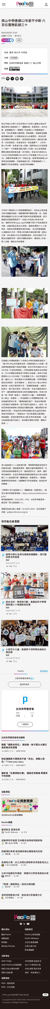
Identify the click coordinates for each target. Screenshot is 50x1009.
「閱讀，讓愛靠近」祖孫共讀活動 (18, 884)
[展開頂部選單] (46, 4)
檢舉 (19, 40)
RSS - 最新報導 (8, 983)
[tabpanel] (24, 678)
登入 (32, 678)
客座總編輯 (29, 949)
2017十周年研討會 (33, 964)
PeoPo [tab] (21, 671)
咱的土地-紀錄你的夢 (10, 968)
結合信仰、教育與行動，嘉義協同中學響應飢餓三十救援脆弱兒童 (26, 603)
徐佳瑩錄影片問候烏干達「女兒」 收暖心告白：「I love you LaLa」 (23, 760)
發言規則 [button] (44, 671)
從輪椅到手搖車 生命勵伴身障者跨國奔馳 (21, 840)
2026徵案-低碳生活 (33, 961)
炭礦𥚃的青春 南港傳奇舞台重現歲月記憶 (21, 851)
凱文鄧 (7, 887)
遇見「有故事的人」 (33, 972)
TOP (45, 995)
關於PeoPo (6, 934)
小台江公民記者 (11, 865)
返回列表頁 (24, 684)
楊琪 (7, 560)
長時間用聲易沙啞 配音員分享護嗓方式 (21, 894)
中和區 (24, 52)
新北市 (17, 52)
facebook (21, 924)
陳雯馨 (7, 854)
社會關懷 (13, 58)
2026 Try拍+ (6, 961)
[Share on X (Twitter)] (12, 78)
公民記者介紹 (30, 946)
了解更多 (25, 724)
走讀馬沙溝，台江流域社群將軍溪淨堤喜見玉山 (25, 862)
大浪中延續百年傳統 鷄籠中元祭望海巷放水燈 (25, 873)
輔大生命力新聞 (11, 843)
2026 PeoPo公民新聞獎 (11, 964)
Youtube (28, 924)
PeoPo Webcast (11, 832)
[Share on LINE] (17, 78)
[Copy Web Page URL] (21, 78)
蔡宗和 (7, 876)
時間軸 (4, 942)
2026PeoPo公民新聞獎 (12, 814)
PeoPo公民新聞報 (32, 934)
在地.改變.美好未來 (33, 968)
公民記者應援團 (31, 942)
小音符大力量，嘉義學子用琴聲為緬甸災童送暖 (26, 651)
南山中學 (37, 63)
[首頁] (25, 4)
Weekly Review (8, 946)
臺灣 (11, 52)
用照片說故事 (7, 972)
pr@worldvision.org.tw (17, 512)
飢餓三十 (28, 63)
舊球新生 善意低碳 (10, 829)
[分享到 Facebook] (7, 78)
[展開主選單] (3, 4)
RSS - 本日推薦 (8, 987)
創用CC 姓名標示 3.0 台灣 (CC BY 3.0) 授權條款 (15, 68)
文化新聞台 (9, 898)
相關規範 (5, 938)
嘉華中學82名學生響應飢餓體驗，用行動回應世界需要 (26, 556)
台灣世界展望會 (16, 63)
